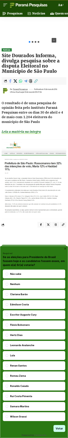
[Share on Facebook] (10, 81)
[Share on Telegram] (25, 81)
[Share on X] (15, 81)
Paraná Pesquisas (20, 89)
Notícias (6, 50)
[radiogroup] (34, 345)
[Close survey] (65, 248)
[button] (6, 4)
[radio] (7, 274)
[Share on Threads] (30, 81)
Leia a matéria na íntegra (21, 131)
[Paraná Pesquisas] (28, 4)
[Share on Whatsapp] (20, 81)
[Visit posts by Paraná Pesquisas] (5, 90)
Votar (59, 428)
